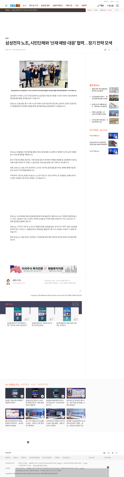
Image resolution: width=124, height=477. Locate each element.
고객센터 (57, 458)
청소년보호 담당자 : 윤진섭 (40, 465)
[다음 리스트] (77, 304)
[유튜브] (104, 453)
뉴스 (24, 6)
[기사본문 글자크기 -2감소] (113, 49)
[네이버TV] (117, 453)
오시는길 (59, 463)
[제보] (100, 5)
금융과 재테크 (58, 6)
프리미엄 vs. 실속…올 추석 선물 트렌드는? (57, 281)
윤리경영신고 (66, 458)
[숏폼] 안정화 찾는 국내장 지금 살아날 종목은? (24, 10)
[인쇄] (105, 49)
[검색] (117, 5)
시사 (76, 6)
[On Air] (110, 5)
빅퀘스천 (69, 6)
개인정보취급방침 (34, 458)
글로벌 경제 (45, 6)
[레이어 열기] (7, 5)
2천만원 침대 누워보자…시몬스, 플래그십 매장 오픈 (60, 283)
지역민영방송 (107, 457)
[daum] (113, 453)
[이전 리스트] (73, 304)
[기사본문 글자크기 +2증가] (117, 49)
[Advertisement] (14, 455)
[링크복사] (109, 49)
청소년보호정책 (47, 458)
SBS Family (91, 457)
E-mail (85, 463)
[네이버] (109, 453)
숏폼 (83, 5)
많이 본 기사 (33, 6)
